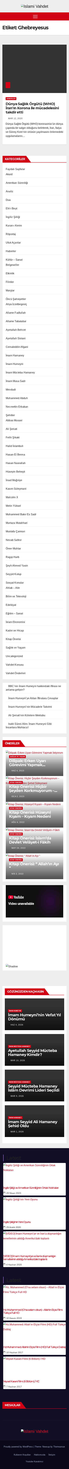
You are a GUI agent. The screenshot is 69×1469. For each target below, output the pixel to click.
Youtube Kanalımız (34, 1461)
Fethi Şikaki (13, 437)
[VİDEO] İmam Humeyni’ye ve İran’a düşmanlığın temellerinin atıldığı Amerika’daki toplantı (29, 1258)
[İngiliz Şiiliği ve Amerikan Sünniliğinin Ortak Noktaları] (34, 1172)
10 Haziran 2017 (14, 1352)
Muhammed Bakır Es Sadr (21, 514)
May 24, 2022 (19, 848)
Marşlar (10, 290)
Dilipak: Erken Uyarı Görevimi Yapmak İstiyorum (27, 764)
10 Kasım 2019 (14, 1318)
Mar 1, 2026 (17, 1132)
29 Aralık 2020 (13, 1227)
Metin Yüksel (13, 505)
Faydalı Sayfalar (15, 169)
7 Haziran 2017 (14, 1386)
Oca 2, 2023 (18, 796)
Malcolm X (12, 497)
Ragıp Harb (12, 557)
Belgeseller (12, 265)
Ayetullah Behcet (16, 329)
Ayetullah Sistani (16, 338)
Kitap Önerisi (13, 639)
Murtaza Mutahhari (16, 523)
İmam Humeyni (14, 364)
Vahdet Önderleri (16, 673)
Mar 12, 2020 (15, 118)
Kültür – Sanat (14, 259)
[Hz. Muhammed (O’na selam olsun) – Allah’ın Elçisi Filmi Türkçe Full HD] (34, 1294)
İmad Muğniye (14, 480)
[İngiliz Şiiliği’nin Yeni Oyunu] (34, 1206)
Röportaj (11, 234)
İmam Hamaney (15, 355)
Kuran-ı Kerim (14, 225)
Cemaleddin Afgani (17, 347)
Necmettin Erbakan (17, 406)
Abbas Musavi (14, 420)
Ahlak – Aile (13, 587)
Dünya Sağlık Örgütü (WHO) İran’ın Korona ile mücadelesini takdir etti (32, 108)
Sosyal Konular (15, 582)
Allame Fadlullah (16, 312)
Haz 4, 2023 (18, 771)
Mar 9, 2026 (17, 1096)
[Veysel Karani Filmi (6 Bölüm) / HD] (34, 1366)
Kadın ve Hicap (15, 630)
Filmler (10, 282)
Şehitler (10, 415)
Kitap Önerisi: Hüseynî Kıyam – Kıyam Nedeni (30, 814)
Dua (8, 200)
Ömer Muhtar (13, 548)
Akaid (9, 174)
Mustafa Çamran (15, 531)
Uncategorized (14, 656)
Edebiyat (11, 605)
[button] (64, 16)
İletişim (51, 1455)
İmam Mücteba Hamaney (20, 372)
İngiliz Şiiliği (13, 217)
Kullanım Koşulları (22, 1455)
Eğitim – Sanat (14, 613)
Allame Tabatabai (16, 321)
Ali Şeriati (11, 429)
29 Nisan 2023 (13, 1193)
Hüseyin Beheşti (15, 471)
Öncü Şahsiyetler (16, 299)
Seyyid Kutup (13, 574)
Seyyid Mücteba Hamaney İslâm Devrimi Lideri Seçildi (33, 1088)
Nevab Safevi (14, 540)
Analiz (9, 191)
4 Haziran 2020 (14, 1264)
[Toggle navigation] (35, 16)
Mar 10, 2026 (18, 1060)
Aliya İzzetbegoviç (16, 304)
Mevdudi (11, 389)
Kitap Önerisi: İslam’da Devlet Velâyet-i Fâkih (30, 840)
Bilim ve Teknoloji (16, 596)
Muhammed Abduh (17, 398)
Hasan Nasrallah (16, 463)
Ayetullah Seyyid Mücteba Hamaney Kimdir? (32, 1052)
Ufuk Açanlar (13, 242)
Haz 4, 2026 (17, 1025)
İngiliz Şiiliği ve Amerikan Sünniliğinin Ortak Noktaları (31, 1187)
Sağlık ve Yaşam (15, 647)
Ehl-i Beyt (11, 208)
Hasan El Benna (15, 454)
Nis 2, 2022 (18, 874)
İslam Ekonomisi (15, 622)
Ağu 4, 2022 (18, 822)
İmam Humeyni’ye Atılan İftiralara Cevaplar (33, 698)
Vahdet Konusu (15, 664)
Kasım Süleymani (16, 488)
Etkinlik (10, 273)
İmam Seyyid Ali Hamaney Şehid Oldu (32, 1123)
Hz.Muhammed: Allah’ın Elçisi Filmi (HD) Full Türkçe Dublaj (34, 1347)
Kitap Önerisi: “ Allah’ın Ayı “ (34, 866)
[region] (34, 947)
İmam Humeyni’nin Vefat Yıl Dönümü (34, 1017)
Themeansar (59, 1446)
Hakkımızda (39, 1455)
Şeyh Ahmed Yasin (17, 565)
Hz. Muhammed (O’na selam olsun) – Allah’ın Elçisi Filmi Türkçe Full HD (32, 1311)
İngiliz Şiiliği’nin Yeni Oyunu (17, 1222)
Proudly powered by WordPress (19, 1446)
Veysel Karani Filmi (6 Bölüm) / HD (21, 1381)
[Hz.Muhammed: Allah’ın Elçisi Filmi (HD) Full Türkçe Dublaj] (34, 1332)
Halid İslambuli (14, 446)
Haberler (11, 98)
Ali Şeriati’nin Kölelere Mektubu (26, 715)
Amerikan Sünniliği (17, 182)
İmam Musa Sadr (16, 381)
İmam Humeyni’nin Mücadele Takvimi (30, 706)
